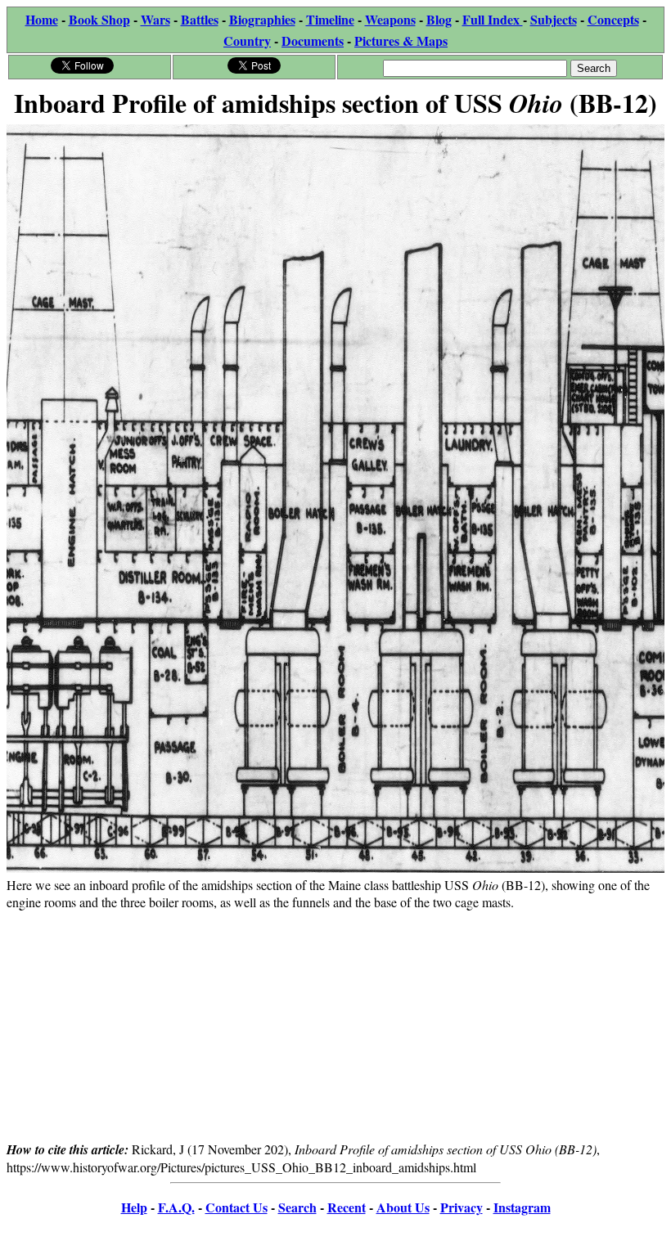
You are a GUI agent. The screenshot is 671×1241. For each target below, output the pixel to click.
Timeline (330, 19)
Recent (346, 1207)
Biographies (262, 19)
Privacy (461, 1207)
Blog (439, 19)
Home (41, 19)
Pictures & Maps (401, 40)
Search (297, 1207)
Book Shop (99, 19)
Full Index (492, 19)
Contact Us (236, 1207)
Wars (155, 19)
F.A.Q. (176, 1207)
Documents (312, 40)
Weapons (390, 19)
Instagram (522, 1207)
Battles (199, 19)
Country (247, 40)
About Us (403, 1207)
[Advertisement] (335, 1025)
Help (134, 1207)
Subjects (553, 19)
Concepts (613, 19)
